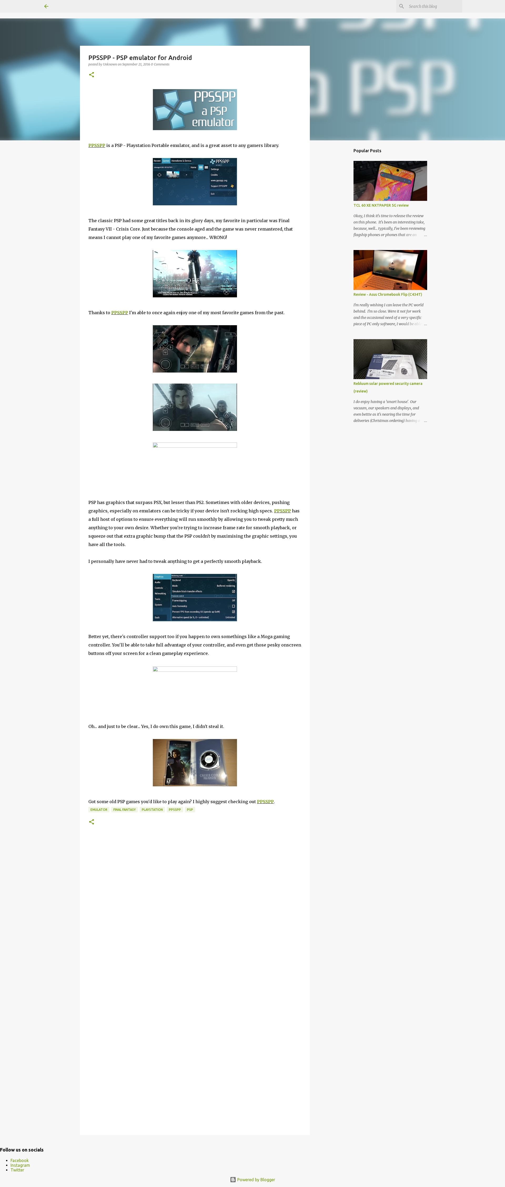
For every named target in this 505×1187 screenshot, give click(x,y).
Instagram (20, 1165)
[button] (91, 75)
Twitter (17, 1170)
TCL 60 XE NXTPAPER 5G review (381, 205)
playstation (152, 809)
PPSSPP (96, 145)
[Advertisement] (337, 227)
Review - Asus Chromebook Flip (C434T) (388, 294)
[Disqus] (194, 915)
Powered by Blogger (255, 1179)
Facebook (20, 1160)
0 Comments (160, 64)
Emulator (98, 809)
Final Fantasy (124, 809)
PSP (190, 809)
